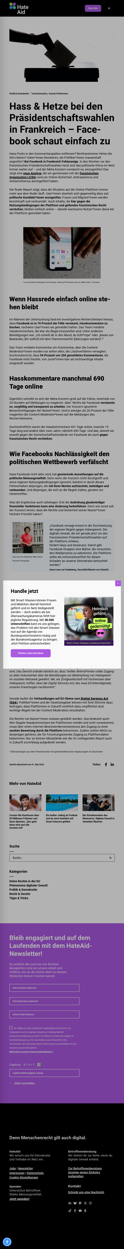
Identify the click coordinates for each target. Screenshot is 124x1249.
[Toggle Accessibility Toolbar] (7, 1242)
